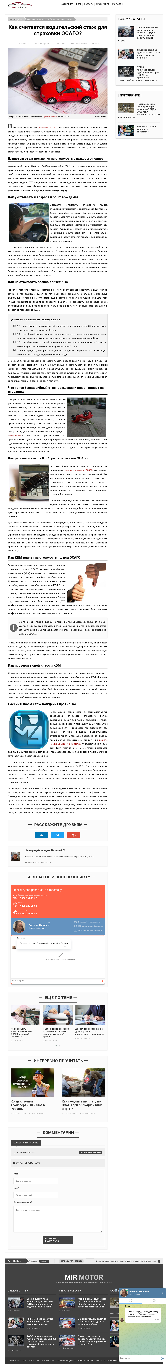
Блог (21, 19)
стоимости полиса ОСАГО (79, 470)
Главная (12, 19)
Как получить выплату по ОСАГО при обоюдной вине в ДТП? (82, 1105)
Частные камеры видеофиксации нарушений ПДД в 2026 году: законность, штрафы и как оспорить (139, 110)
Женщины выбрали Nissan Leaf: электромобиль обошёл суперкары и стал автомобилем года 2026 (92, 1303)
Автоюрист (67, 4)
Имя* (16, 1174)
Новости (88, 4)
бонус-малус (15, 435)
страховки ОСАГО (47, 127)
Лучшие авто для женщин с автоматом (146, 129)
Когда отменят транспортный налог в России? (28, 1105)
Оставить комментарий (90, 1152)
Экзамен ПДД (102, 4)
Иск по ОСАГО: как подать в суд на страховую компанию (90, 1031)
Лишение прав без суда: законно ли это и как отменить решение (148, 54)
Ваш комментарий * (23, 1202)
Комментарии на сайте (25, 1143)
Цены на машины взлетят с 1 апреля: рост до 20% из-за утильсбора (92, 1321)
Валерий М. (25, 44)
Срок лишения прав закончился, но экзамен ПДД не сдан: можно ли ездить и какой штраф (138, 34)
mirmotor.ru (46, 862)
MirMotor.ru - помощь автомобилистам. (35, 1361)
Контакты (117, 4)
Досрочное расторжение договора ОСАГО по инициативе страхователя (57, 1031)
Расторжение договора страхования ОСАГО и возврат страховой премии (24, 1032)
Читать (136, 1261)
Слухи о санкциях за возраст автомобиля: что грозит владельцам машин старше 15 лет (92, 1340)
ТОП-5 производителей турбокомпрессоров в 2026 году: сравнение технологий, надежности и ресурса (138, 74)
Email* (16, 1188)
